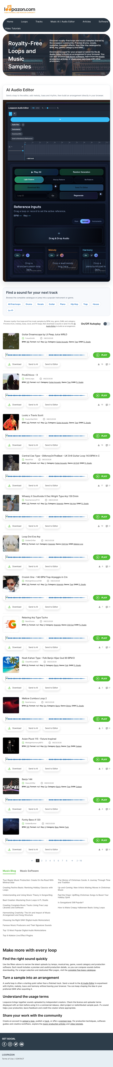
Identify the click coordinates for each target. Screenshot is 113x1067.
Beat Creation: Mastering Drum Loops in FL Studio (25, 900)
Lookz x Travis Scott (32, 415)
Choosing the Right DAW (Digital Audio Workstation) (26, 920)
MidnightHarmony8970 (34, 743)
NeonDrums (29, 621)
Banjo (56, 665)
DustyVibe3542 (31, 419)
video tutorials (76, 1024)
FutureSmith (30, 338)
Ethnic (68, 706)
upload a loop (28, 1021)
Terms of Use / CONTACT (13, 1059)
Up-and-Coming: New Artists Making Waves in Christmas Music (84, 888)
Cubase (79, 746)
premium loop (65, 1021)
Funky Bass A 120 (31, 819)
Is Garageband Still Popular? (71, 902)
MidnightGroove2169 (33, 581)
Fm (46, 787)
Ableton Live (78, 544)
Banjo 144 (27, 779)
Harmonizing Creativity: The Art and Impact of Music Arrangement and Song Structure (26, 913)
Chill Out (64, 544)
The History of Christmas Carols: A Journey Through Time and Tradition (84, 881)
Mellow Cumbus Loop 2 (34, 698)
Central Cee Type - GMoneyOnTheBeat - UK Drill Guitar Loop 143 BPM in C (61, 455)
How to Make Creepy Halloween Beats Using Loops (81, 907)
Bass (57, 827)
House (96, 304)
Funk (67, 827)
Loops (24, 21)
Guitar (52, 304)
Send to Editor (51, 364)
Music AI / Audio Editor (63, 21)
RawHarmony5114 (32, 500)
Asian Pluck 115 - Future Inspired (39, 738)
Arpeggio (60, 504)
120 (27, 827)
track (47, 1021)
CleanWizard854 (31, 662)
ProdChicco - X (30, 374)
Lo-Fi (10, 310)
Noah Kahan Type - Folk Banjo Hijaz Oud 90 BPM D (48, 658)
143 (27, 463)
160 (27, 342)
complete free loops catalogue (81, 970)
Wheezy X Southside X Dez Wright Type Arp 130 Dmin (50, 496)
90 (27, 665)
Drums (29, 304)
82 (27, 544)
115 (27, 746)
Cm (46, 342)
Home (10, 21)
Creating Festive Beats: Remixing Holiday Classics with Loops (28, 888)
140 (27, 423)
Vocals (40, 304)
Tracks (39, 21)
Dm (46, 504)
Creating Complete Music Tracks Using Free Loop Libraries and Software (25, 906)
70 (27, 625)
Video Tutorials (13, 28)
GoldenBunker (30, 823)
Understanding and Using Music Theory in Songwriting (28, 895)
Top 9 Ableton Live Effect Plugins (18, 935)
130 (27, 504)
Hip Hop (74, 304)
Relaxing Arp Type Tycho (35, 617)
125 (27, 382)
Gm (45, 746)
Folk (66, 665)
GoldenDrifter (30, 540)
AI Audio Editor (87, 983)
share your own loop (81, 59)
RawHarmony (30, 702)
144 (27, 787)
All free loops (14, 304)
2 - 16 (79, 860)
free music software (74, 56)
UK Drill (76, 463)
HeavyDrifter (30, 783)
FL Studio (87, 342)
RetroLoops (29, 379)
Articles (87, 21)
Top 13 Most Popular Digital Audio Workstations (24, 930)
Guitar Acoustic (62, 342)
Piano (62, 304)
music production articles (54, 1024)
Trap (85, 304)
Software (103, 21)
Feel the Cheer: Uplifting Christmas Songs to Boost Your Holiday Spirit (83, 896)
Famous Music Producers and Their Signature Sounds (27, 925)
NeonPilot (29, 459)
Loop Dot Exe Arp (31, 536)
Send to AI (33, 364)
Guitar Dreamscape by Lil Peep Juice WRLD (44, 334)
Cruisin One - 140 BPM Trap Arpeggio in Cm (45, 577)
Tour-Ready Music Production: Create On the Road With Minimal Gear (28, 881)
